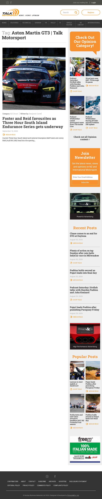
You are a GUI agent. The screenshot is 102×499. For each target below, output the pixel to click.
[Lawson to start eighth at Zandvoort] (77, 370)
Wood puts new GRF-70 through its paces (92, 80)
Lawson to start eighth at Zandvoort (76, 384)
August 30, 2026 (76, 240)
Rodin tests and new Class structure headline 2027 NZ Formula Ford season (77, 419)
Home (4, 23)
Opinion (38, 23)
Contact (32, 481)
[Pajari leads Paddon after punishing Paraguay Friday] (93, 370)
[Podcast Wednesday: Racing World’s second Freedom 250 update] (93, 105)
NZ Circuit (81, 24)
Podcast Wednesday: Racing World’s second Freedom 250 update (92, 121)
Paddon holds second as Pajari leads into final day (83, 271)
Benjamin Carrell (35, 114)
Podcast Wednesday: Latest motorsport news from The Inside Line (77, 122)
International (94, 23)
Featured (14, 23)
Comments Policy (44, 485)
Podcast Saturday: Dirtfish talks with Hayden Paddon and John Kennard (77, 83)
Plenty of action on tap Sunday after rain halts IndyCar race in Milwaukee (84, 253)
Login (93, 3)
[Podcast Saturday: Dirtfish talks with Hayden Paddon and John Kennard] (77, 67)
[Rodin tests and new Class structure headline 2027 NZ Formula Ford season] (77, 403)
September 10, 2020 (10, 131)
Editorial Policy (13, 485)
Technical (26, 23)
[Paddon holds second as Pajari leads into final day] (93, 403)
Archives (52, 481)
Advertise (62, 481)
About (23, 481)
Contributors (12, 481)
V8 (46, 23)
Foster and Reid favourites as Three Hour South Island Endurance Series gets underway (32, 122)
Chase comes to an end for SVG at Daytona (83, 234)
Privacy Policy (28, 485)
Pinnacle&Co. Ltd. (73, 495)
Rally (53, 23)
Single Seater (69, 24)
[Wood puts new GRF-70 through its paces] (93, 67)
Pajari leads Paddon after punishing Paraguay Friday (84, 308)
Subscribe (42, 481)
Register (91, 12)
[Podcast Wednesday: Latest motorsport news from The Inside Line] (77, 105)
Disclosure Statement (78, 481)
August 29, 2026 (76, 296)
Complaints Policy (60, 485)
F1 (60, 23)
